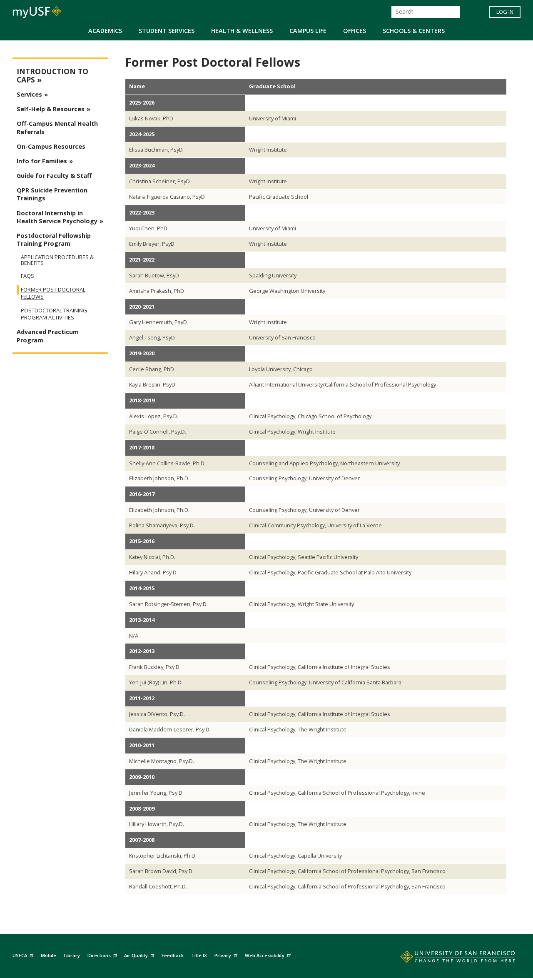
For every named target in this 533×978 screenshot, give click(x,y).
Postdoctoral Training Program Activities (54, 314)
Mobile (48, 955)
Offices (354, 31)
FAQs (27, 275)
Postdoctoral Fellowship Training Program (54, 239)
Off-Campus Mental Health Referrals (57, 127)
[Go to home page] (448, 958)
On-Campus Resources (51, 146)
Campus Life (307, 31)
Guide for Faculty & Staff (54, 176)
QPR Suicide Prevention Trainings (52, 194)
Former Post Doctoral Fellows (53, 293)
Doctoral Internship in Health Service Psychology (57, 217)
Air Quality (136, 955)
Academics (105, 31)
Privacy (222, 955)
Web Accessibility (264, 955)
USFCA (19, 955)
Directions (99, 955)
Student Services (166, 31)
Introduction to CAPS (52, 75)
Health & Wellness (242, 31)
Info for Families (42, 161)
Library (72, 955)
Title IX (199, 955)
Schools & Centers (414, 31)
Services (29, 94)
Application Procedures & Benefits (57, 260)
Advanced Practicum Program (48, 336)
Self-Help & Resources (51, 109)
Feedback (173, 955)
